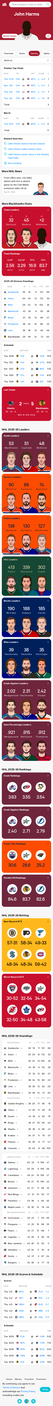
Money (18, 1379)
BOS (33, 123)
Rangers (12, 1262)
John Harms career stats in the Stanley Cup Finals (28, 156)
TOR (42, 1342)
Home (9, 1379)
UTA (42, 362)
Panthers (12, 1200)
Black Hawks (9, 35)
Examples (41, 1379)
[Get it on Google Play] (26, 1401)
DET (21, 1297)
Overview (8, 53)
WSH (21, 1304)
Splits (47, 53)
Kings (11, 1122)
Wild (10, 304)
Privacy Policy (28, 1391)
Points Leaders (12, 518)
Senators (12, 1187)
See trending (14, 163)
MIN (41, 1310)
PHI (40, 1297)
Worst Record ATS (14, 976)
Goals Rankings (12, 775)
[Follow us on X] (33, 1401)
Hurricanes (13, 1217)
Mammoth (13, 311)
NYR (22, 1349)
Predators (13, 323)
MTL (33, 79)
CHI (22, 356)
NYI (41, 381)
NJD (41, 1304)
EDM (42, 1355)
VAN (21, 1310)
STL (22, 375)
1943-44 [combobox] (8, 60)
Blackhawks (42, 408)
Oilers (11, 1109)
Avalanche (13, 292)
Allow (45, 1389)
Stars (11, 298)
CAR (42, 1336)
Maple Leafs (14, 1207)
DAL (41, 1317)
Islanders (12, 1249)
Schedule (9, 345)
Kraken (11, 1135)
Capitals (12, 1237)
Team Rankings (12, 253)
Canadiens (13, 1175)
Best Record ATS (13, 921)
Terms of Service (11, 1387)
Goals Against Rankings (16, 809)
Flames (11, 1141)
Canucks (12, 1148)
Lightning (13, 1168)
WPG (21, 1317)
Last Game (9, 389)
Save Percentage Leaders (17, 724)
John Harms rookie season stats (24, 148)
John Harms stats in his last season (26, 143)
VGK (42, 356)
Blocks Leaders (12, 600)
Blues (11, 317)
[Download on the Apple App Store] (19, 1401)
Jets (10, 330)
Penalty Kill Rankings (15, 877)
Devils (11, 1256)
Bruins (11, 1181)
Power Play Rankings (15, 843)
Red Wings (13, 1194)
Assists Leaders (12, 476)
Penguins (13, 1224)
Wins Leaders (11, 642)
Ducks (11, 1116)
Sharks (11, 408)
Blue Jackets (14, 1243)
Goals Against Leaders (16, 683)
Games (34, 53)
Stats (22, 53)
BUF (42, 368)
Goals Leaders (11, 435)
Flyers (11, 1230)
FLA (41, 1291)
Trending (29, 1379)
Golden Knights (16, 1103)
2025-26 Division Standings (19, 281)
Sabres (11, 1162)
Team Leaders (11, 209)
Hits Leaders (11, 559)
